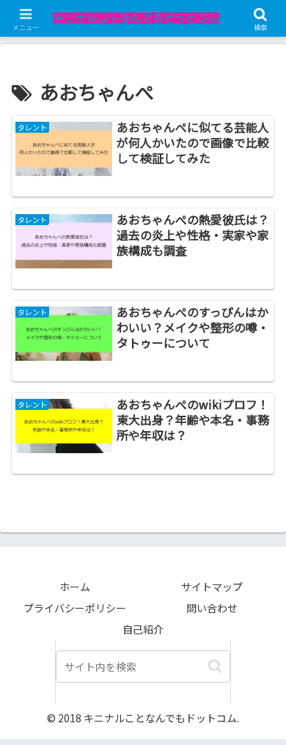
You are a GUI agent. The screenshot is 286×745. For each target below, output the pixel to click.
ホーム (74, 586)
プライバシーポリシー (74, 608)
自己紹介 (143, 629)
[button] (215, 666)
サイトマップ (212, 586)
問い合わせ (212, 608)
